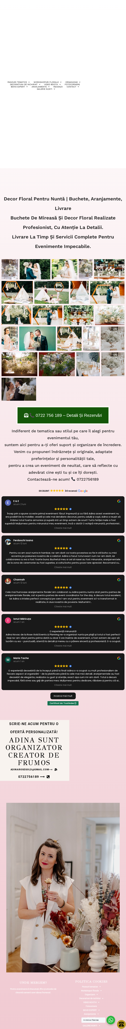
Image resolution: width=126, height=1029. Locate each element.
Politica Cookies (91, 981)
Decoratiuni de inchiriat (89, 998)
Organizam (71, 82)
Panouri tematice (17, 82)
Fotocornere (72, 84)
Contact (71, 87)
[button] (34, 770)
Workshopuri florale (46, 82)
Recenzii (58, 87)
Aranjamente (39, 87)
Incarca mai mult (63, 695)
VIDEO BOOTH (51, 84)
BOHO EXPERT (18, 87)
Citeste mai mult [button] (63, 528)
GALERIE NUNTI (44, 89)
